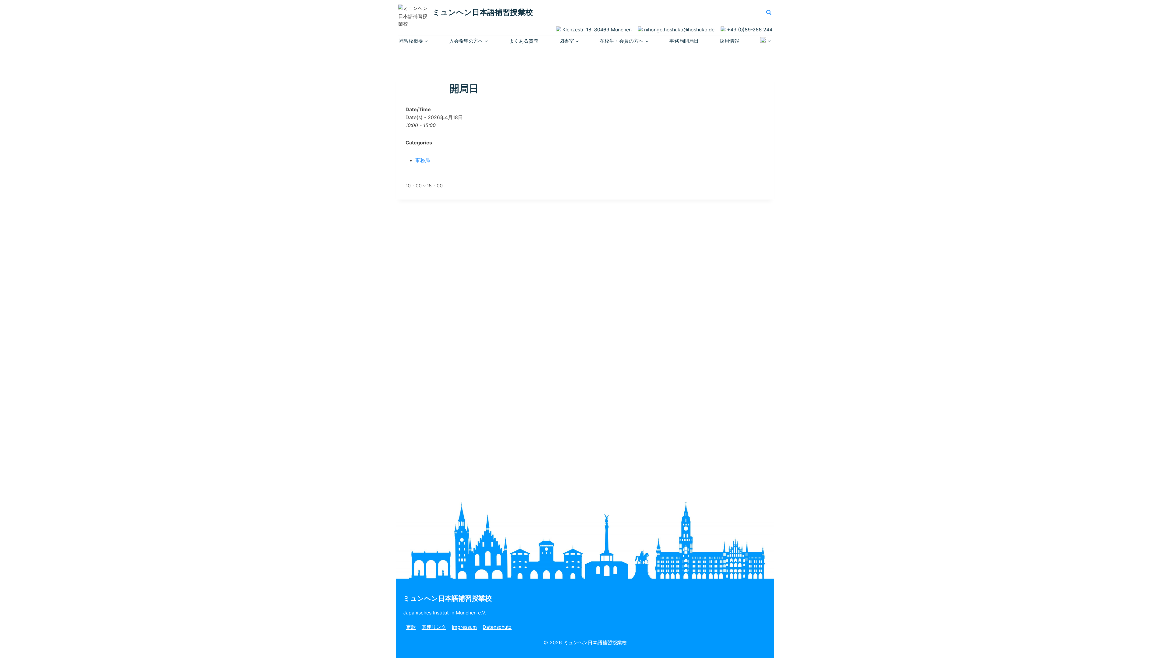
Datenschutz (497, 627)
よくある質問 (523, 41)
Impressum (464, 627)
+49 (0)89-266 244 (749, 30)
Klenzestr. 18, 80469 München (597, 30)
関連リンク (434, 627)
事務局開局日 (684, 41)
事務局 (422, 160)
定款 (411, 627)
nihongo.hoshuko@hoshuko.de (679, 30)
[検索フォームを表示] (768, 12)
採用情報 (729, 41)
